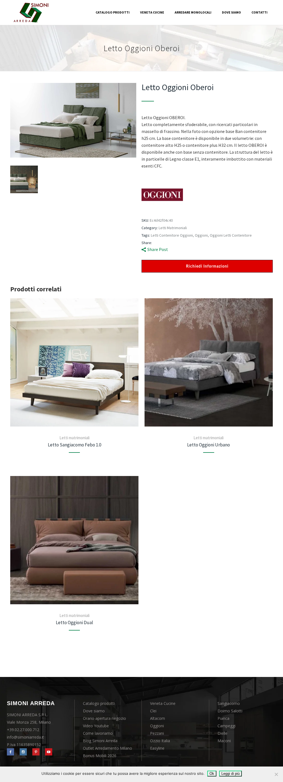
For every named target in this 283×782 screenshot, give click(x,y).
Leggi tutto (74, 362)
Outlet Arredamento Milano (107, 748)
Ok (211, 773)
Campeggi (226, 725)
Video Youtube (96, 725)
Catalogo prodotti (99, 703)
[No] (276, 774)
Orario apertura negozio (104, 718)
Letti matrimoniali (173, 227)
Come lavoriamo (98, 733)
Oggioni (201, 235)
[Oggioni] (162, 195)
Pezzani (157, 733)
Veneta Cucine (162, 703)
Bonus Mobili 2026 (99, 755)
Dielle (222, 733)
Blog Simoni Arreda (100, 740)
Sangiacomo (229, 703)
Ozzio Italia (160, 740)
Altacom (157, 718)
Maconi (224, 740)
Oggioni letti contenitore (231, 235)
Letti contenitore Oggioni (172, 235)
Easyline (157, 748)
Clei (153, 710)
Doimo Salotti (230, 710)
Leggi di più (230, 773)
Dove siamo (94, 710)
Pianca (223, 718)
